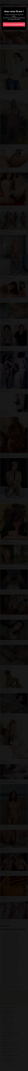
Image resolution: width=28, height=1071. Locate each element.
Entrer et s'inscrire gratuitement (14, 24)
